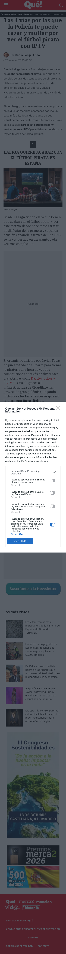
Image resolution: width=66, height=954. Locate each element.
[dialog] (33, 477)
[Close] (59, 409)
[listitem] (33, 472)
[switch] (52, 480)
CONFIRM (20, 541)
